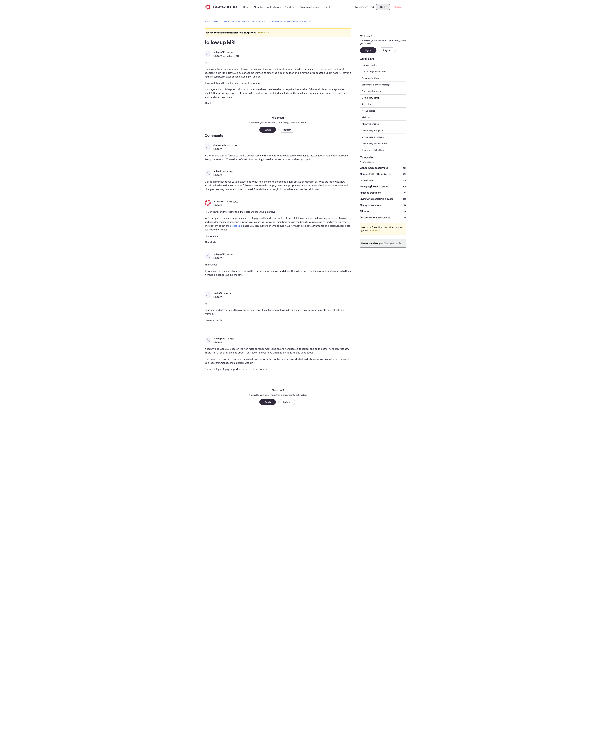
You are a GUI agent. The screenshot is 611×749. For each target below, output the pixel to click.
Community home (370, 97)
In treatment (383, 180)
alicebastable (219, 145)
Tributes (383, 211)
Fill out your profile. (392, 243)
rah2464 (217, 171)
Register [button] (287, 129)
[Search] (373, 7)
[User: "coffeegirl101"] (208, 53)
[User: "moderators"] (208, 203)
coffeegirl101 (219, 52)
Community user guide (372, 130)
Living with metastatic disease (383, 199)
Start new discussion (371, 91)
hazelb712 (217, 293)
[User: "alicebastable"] (208, 146)
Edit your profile (369, 65)
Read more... (375, 230)
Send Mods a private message (376, 84)
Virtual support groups (373, 136)
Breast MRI (236, 225)
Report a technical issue (373, 149)
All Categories (367, 162)
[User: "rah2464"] (208, 173)
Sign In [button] (268, 129)
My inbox (366, 117)
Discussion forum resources (383, 217)
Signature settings (370, 78)
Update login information (374, 71)
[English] (221, 6)
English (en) (360, 7)
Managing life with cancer (383, 186)
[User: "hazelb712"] (208, 294)
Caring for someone (383, 205)
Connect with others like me (383, 174)
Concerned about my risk (383, 168)
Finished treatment (383, 192)
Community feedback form (375, 143)
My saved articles (370, 123)
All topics (366, 104)
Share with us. (263, 32)
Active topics (368, 110)
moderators (218, 201)
